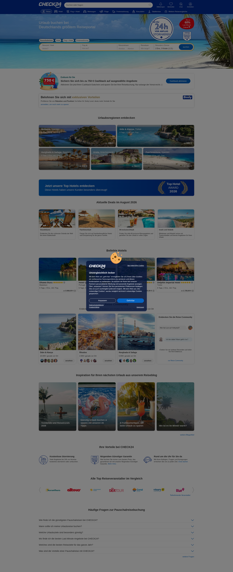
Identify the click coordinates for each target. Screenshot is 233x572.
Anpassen (102, 301)
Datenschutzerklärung (96, 305)
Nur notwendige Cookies (136, 265)
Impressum (140, 307)
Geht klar (130, 301)
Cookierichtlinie (94, 307)
